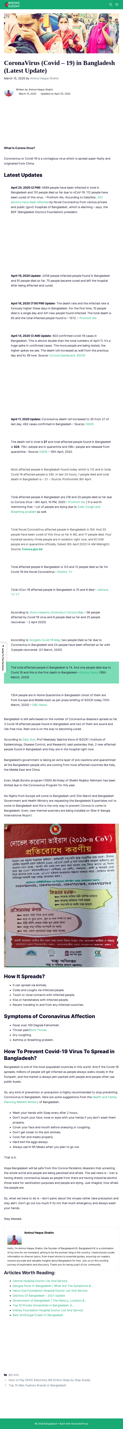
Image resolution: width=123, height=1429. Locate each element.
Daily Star (28, 739)
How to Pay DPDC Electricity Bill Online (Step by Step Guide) (49, 1380)
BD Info (14, 1375)
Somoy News (89, 672)
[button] (3, 658)
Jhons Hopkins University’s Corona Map (56, 612)
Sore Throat (38, 1030)
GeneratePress (79, 1423)
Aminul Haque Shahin (41, 89)
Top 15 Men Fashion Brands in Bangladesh (37, 1385)
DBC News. (40, 705)
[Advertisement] (61, 122)
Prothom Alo (88, 318)
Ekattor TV (64, 571)
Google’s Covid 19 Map (44, 640)
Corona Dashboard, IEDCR (67, 355)
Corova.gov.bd (32, 549)
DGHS (90, 424)
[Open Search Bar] (111, 4)
